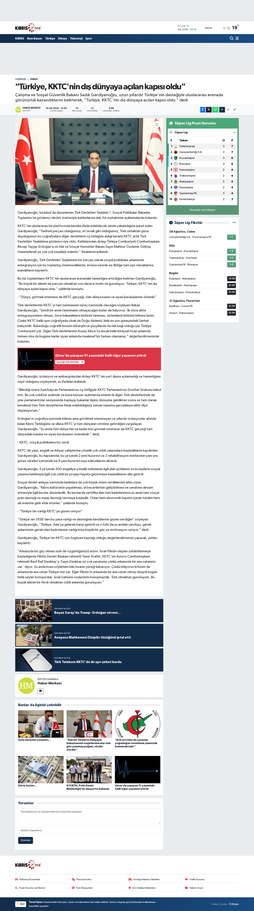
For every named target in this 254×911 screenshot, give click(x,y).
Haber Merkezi (50, 683)
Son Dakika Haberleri (144, 888)
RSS (22, 904)
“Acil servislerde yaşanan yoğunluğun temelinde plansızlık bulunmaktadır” (136, 743)
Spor (88, 38)
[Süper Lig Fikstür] (234, 222)
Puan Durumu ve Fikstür (32, 888)
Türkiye (50, 38)
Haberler (20, 79)
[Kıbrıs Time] (28, 27)
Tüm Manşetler (84, 888)
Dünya (62, 38)
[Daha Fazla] (222, 110)
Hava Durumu (84, 879)
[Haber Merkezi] (26, 685)
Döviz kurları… (27, 785)
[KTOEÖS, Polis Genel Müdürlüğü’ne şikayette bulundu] (89, 769)
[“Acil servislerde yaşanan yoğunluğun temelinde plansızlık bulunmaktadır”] (137, 723)
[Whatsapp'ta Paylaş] (215, 110)
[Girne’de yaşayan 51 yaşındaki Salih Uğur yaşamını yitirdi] (137, 769)
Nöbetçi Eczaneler (30, 879)
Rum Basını (34, 38)
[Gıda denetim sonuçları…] (41, 723)
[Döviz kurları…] (41, 769)
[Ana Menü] (236, 38)
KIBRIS (19, 38)
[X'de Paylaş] (209, 110)
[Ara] (232, 38)
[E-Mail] (40, 691)
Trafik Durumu (197, 879)
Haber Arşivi (196, 888)
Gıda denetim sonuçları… (34, 739)
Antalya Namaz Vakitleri (146, 879)
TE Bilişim (234, 904)
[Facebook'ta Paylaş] (202, 110)
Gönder (26, 840)
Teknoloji (76, 38)
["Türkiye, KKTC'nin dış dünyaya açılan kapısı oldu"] (89, 161)
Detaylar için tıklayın (202, 210)
